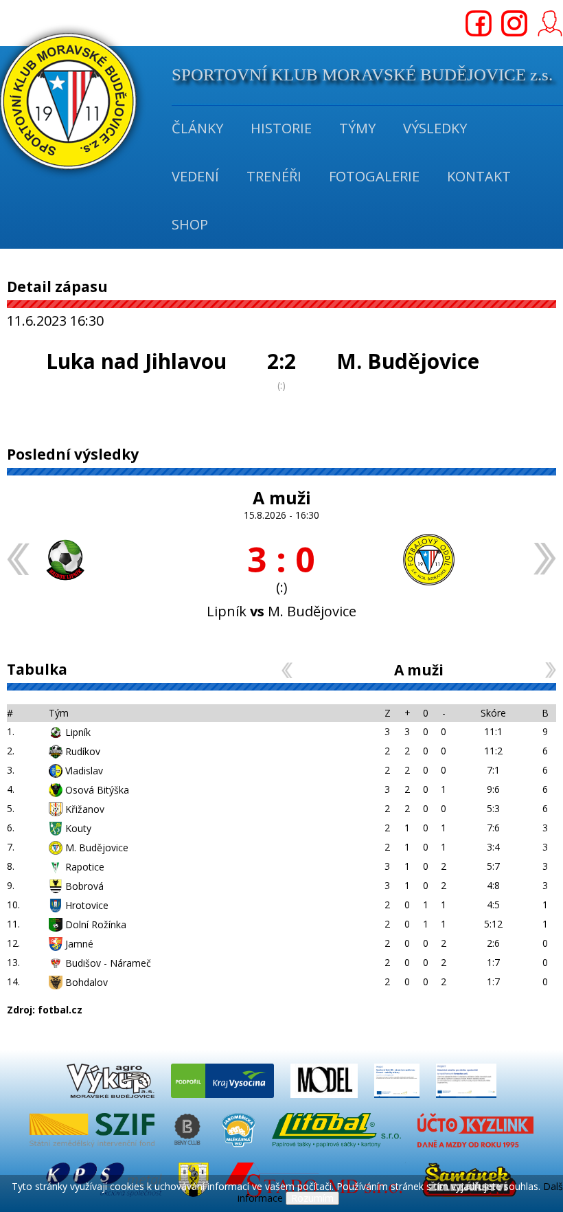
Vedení (195, 176)
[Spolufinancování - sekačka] (466, 1101)
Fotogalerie (374, 176)
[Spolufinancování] (398, 1101)
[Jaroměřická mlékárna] (240, 1150)
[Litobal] (338, 1150)
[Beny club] (189, 1150)
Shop (190, 224)
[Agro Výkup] (112, 1101)
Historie (281, 128)
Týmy (357, 128)
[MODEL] (325, 1101)
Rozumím (312, 1197)
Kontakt (479, 176)
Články (197, 128)
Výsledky (435, 128)
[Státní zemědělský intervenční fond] (93, 1150)
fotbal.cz (60, 1009)
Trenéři (273, 176)
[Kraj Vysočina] (224, 1101)
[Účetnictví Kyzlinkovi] (475, 1150)
